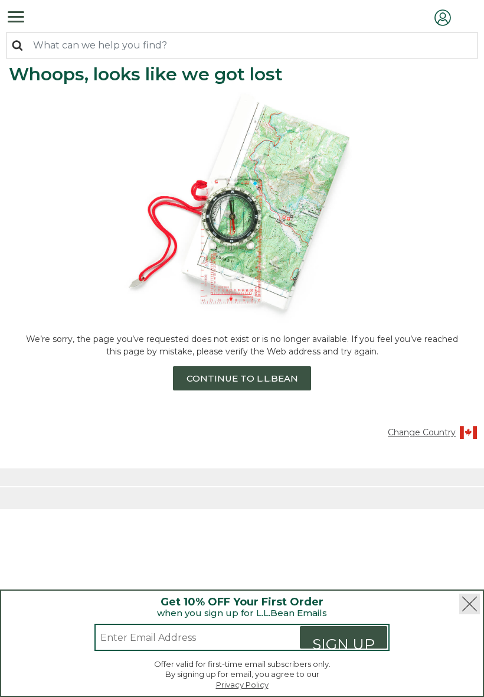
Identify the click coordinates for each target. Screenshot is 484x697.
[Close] (469, 604)
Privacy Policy (242, 684)
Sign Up (343, 642)
